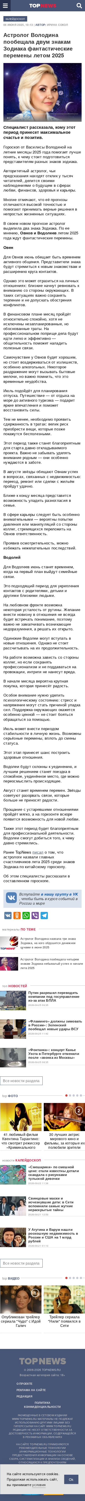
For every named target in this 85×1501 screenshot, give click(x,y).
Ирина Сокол (57, 25)
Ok (71, 1479)
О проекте (25, 1384)
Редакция (24, 1396)
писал (38, 852)
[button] (5, 5)
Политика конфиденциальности (42, 1405)
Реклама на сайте (31, 1390)
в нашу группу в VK (59, 894)
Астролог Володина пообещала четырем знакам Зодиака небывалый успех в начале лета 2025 (51, 963)
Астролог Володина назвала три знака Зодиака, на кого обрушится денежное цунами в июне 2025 (48, 942)
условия (39, 1484)
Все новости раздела (21, 1080)
